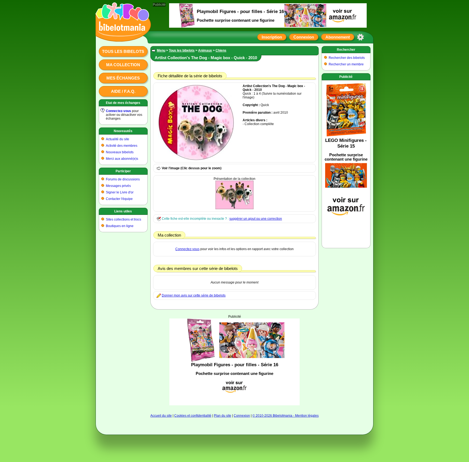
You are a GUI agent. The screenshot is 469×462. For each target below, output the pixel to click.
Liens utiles (123, 211)
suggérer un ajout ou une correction (255, 219)
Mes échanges (123, 78)
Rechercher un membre (346, 64)
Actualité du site (117, 139)
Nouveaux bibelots (120, 152)
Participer (123, 171)
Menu (161, 50)
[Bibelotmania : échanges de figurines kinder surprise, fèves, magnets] (121, 37)
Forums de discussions (123, 179)
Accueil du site (161, 416)
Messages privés (118, 186)
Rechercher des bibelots (347, 58)
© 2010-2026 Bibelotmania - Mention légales (285, 416)
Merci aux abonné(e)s (122, 159)
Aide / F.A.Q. (123, 91)
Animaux (205, 50)
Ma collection (123, 64)
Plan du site (222, 416)
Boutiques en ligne (120, 226)
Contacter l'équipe (119, 199)
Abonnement (337, 37)
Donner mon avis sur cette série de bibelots (194, 295)
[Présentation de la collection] (234, 208)
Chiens (221, 50)
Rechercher (346, 50)
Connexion (303, 37)
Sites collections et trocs (123, 219)
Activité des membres (121, 146)
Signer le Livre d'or (120, 192)
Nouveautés (123, 131)
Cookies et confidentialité (192, 416)
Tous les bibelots (123, 51)
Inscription (272, 37)
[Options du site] (360, 37)
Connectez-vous (118, 111)
